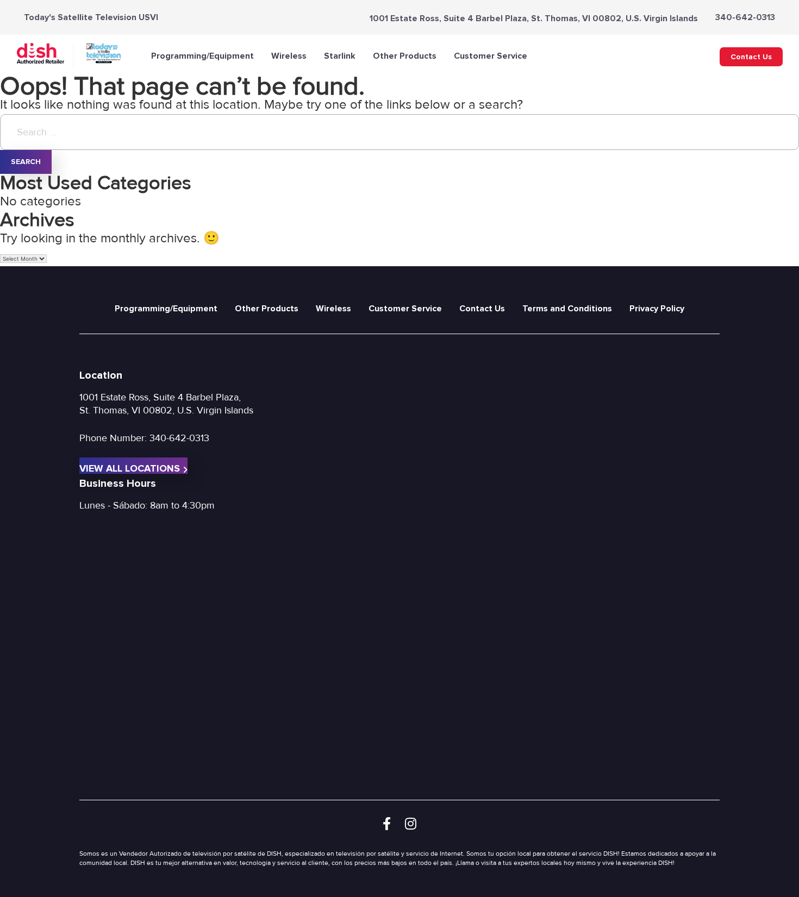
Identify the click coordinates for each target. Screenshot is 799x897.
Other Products (404, 56)
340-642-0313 (745, 17)
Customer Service (490, 56)
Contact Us (751, 56)
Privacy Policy (656, 308)
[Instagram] (410, 824)
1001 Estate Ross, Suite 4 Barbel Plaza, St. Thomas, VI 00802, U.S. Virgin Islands (534, 18)
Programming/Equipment (202, 56)
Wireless (289, 56)
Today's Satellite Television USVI (91, 17)
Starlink (339, 56)
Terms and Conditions (567, 308)
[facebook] (387, 824)
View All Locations (129, 468)
